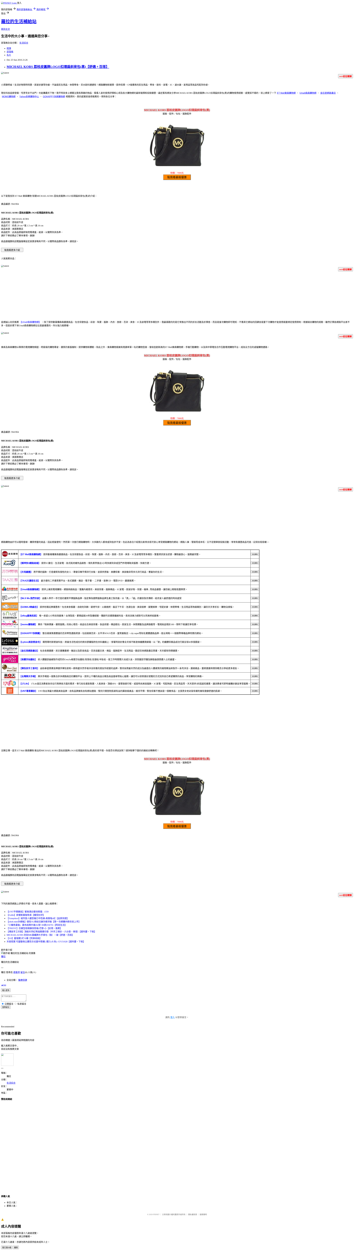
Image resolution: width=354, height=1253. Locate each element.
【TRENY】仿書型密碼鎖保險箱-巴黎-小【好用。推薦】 (34, 928)
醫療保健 (22, 980)
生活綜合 (23, 43)
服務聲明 (203, 1214)
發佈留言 (5, 1007)
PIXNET (156, 1214)
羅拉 (3, 956)
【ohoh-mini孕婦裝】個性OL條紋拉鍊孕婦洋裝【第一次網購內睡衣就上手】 (44, 921)
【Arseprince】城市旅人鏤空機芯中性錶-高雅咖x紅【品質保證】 (38, 918)
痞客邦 (16, 972)
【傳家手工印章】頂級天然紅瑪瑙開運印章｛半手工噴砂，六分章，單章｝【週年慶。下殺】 (51, 931)
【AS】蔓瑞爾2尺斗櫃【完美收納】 (24, 938)
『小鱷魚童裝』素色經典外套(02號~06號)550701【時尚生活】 (37, 925)
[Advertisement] (177, 295)
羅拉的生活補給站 (19, 21)
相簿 (9, 48)
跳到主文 (5, 29)
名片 (9, 55)
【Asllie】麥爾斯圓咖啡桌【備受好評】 (26, 915)
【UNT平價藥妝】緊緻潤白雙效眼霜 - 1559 (28, 912)
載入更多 (5, 990)
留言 (22, 972)
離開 (16, 1247)
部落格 (10, 52)
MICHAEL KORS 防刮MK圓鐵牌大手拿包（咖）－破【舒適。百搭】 (40, 935)
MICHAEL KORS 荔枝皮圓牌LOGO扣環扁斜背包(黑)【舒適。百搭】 (58, 67)
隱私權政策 (192, 1214)
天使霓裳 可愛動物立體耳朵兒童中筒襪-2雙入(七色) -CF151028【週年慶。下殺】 (46, 941)
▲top (3, 985)
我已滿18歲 (6, 1247)
